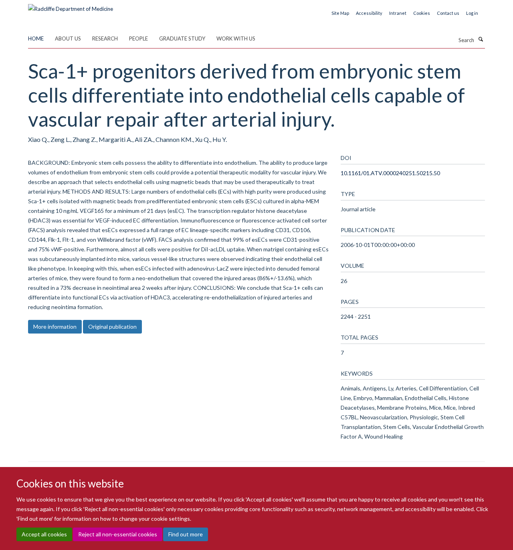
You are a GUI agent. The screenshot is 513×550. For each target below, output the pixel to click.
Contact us (448, 13)
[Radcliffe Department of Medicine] (70, 6)
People (138, 38)
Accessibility (369, 13)
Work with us (235, 38)
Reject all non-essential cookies (117, 534)
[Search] (480, 39)
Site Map (340, 13)
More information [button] (55, 326)
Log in (472, 13)
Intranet (397, 13)
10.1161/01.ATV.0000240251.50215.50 (390, 173)
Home (36, 38)
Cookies (421, 13)
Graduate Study (182, 38)
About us (68, 38)
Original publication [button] (112, 326)
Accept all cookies (44, 534)
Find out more (185, 534)
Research (105, 38)
